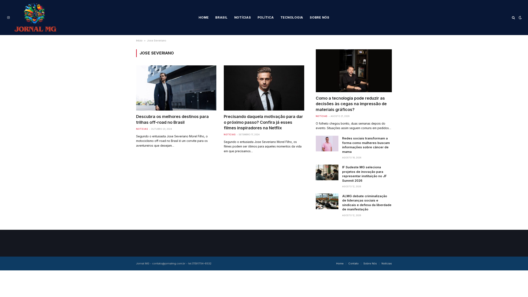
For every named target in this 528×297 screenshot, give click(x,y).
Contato (353, 263)
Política (266, 17)
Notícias (242, 17)
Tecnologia (291, 17)
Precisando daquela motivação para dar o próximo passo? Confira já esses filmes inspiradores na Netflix (263, 122)
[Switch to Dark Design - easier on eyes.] (520, 17)
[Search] (513, 17)
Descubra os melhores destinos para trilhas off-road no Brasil (172, 119)
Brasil (221, 17)
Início (139, 40)
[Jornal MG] (35, 17)
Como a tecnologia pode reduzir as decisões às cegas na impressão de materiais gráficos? (351, 104)
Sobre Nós (319, 17)
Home (204, 17)
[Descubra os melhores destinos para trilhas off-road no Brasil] (176, 88)
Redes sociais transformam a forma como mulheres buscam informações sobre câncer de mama (366, 144)
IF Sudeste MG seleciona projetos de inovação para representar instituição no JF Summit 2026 (364, 173)
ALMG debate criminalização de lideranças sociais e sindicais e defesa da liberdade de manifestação (366, 202)
